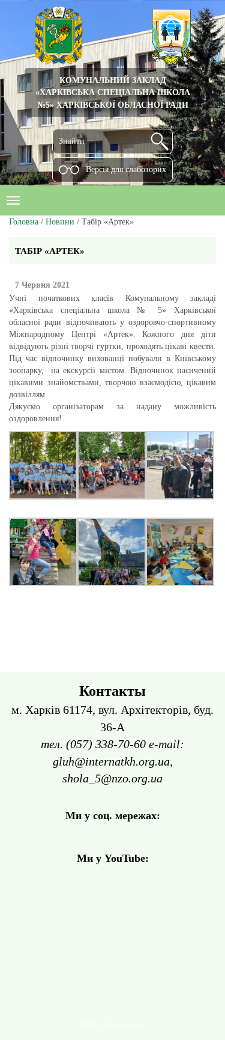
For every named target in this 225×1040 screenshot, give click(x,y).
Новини (60, 221)
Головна (23, 221)
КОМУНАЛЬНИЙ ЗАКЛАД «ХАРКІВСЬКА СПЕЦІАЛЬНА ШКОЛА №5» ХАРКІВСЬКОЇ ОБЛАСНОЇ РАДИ (112, 92)
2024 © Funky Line (112, 1025)
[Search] (159, 141)
